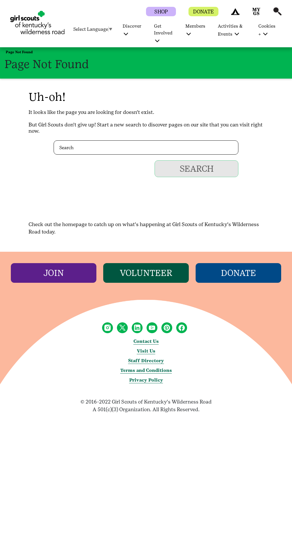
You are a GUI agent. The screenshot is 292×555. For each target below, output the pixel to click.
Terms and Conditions (146, 370)
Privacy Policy (146, 380)
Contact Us (146, 341)
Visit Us (146, 351)
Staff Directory (146, 360)
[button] (235, 14)
